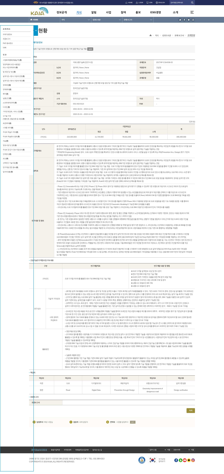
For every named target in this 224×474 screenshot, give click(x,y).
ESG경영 (155, 12)
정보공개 (62, 12)
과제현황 (191, 35)
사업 (108, 12)
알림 (93, 12)
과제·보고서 (128, 20)
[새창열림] (180, 20)
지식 (79, 12)
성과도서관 (96, 20)
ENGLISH (161, 2)
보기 (132, 422)
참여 (123, 12)
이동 (168, 450)
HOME (130, 2)
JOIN (150, 2)
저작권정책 (67, 450)
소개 (175, 12)
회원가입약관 (55, 450)
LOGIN (141, 2)
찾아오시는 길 (97, 450)
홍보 (138, 12)
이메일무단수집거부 (82, 450)
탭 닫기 (36, 30)
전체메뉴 (192, 12)
